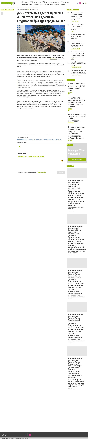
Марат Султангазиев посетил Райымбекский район (78, 63)
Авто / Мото (46, 4)
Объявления (36, 4)
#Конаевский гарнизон (22, 139)
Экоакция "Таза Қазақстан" (76, 152)
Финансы (66, 2)
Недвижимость (25, 4)
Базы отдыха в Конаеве (51, 2)
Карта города (57, 4)
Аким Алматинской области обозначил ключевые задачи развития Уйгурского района (77, 16)
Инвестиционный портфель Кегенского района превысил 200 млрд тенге (77, 44)
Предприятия (36, 2)
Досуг (41, 4)
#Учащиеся (58, 139)
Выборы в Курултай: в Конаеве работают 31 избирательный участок (76, 87)
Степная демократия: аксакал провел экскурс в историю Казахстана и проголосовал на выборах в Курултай (76, 132)
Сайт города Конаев (22, 137)
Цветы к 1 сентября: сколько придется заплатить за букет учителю (77, 27)
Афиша (51, 4)
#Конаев (30, 139)
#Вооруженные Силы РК (49, 139)
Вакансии (63, 4)
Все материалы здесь (77, 159)
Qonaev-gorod (53, 59)
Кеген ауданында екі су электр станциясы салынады (78, 36)
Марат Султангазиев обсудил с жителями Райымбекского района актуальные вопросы (78, 54)
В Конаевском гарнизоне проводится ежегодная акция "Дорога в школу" (78, 72)
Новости (26, 2)
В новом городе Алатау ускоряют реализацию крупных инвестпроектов (77, 117)
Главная (30, 4)
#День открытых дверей (38, 139)
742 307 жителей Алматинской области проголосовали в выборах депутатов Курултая (76, 102)
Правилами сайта (42, 172)
